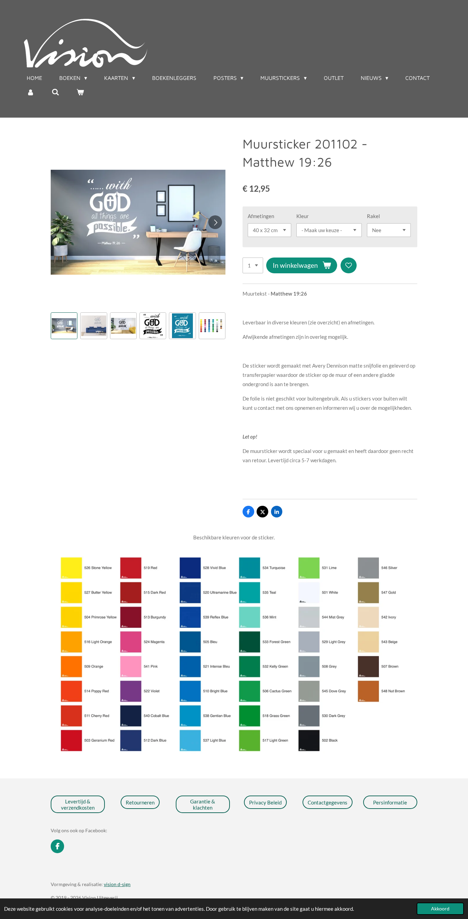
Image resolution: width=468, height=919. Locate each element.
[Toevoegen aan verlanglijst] (349, 266)
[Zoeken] (55, 92)
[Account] (30, 92)
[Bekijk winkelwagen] (80, 92)
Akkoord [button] (440, 908)
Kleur (302, 216)
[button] (64, 325)
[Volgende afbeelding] (215, 222)
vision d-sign (117, 884)
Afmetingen (261, 216)
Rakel (373, 216)
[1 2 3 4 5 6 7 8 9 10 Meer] (253, 266)
